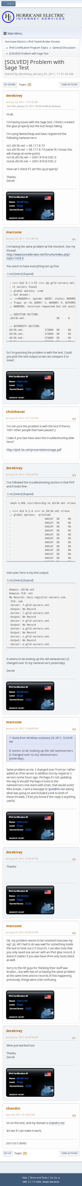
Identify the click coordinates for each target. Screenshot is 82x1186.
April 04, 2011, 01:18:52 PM (20, 1114)
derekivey (14, 95)
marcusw (14, 232)
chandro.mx (57, 1123)
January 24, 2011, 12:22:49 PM (22, 474)
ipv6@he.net (56, 789)
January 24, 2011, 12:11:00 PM (22, 418)
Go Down (10, 84)
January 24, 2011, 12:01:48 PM (22, 238)
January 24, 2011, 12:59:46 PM (22, 858)
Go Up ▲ (55, 1177)
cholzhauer (15, 411)
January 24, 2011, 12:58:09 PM (22, 728)
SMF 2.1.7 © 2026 (31, 1182)
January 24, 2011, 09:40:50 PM (22, 932)
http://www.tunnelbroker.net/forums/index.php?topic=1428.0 (38, 256)
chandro (13, 1108)
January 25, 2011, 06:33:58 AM (22, 1037)
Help (24, 1177)
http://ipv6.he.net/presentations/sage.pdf (34, 450)
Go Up (7, 1153)
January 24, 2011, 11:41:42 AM (22, 101)
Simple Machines (51, 1182)
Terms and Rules (39, 1177)
